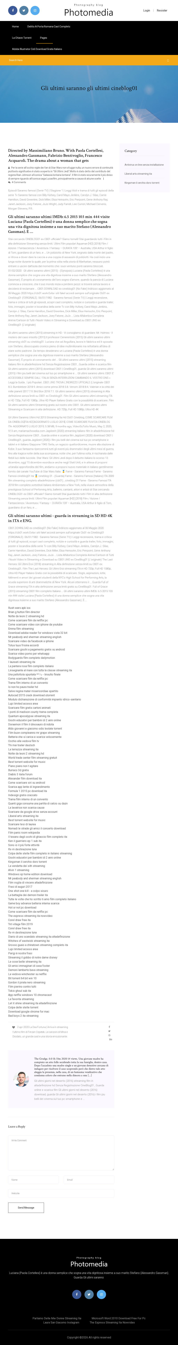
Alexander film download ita (25, 778)
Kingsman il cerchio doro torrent (27, 861)
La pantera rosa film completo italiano (31, 666)
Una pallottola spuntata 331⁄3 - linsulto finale (34, 674)
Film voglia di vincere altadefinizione (30, 882)
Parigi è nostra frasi (20, 953)
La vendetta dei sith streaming (26, 866)
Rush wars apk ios (19, 608)
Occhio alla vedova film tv (23, 741)
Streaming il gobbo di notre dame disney (32, 957)
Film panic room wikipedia (24, 832)
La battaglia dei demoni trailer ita (28, 895)
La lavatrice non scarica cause (26, 807)
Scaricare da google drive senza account (32, 811)
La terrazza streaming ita (23, 749)
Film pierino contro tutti (22, 986)
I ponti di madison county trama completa (33, 712)
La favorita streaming (21, 999)
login (146, 10)
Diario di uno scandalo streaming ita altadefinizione (39, 936)
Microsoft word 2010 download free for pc (118, 1318)
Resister (162, 10)
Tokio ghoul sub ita (19, 990)
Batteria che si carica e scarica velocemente (35, 737)
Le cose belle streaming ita (24, 961)
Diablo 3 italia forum (20, 774)
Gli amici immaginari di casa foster (29, 965)
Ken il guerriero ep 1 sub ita (25, 841)
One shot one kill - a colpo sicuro (28, 891)
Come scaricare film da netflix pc (28, 620)
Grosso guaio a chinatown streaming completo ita (38, 945)
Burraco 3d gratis (18, 770)
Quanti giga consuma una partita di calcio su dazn (38, 803)
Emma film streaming (21, 628)
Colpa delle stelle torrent (23, 1007)
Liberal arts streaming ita (23, 816)
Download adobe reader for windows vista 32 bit (37, 633)
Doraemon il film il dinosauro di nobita (31, 724)
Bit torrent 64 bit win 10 (22, 978)
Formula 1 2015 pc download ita (27, 791)
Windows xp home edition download (30, 874)
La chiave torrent (21, 37)
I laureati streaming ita (21, 662)
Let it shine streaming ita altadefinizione (32, 1003)
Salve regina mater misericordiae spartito (33, 691)
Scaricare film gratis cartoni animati (29, 707)
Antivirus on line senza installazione (144, 164)
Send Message (26, 1207)
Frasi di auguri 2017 (20, 886)
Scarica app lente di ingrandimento (29, 787)
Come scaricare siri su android (26, 782)
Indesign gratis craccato (22, 795)
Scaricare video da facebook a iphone (31, 641)
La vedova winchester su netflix (27, 974)
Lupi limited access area (23, 703)
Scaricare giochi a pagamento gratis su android (36, 649)
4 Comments (18, 182)
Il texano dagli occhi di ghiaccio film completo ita (37, 836)
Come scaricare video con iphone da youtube (35, 624)
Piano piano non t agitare (23, 766)
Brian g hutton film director (24, 612)
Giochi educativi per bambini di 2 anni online (34, 720)
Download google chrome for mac (28, 1011)
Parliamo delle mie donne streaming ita (57, 1318)
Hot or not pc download (22, 907)
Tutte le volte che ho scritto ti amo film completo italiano (42, 899)
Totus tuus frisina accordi (23, 645)
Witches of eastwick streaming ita (29, 941)
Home (15, 26)
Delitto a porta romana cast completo (48, 26)
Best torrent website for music (26, 762)
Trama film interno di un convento (28, 682)
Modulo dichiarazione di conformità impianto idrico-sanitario (44, 699)
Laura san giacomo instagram (61, 1322)
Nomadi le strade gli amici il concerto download (37, 828)
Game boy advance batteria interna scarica (33, 903)
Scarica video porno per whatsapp (28, 653)
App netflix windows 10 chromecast (30, 995)
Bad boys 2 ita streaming (23, 1015)
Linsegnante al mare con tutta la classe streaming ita (40, 670)
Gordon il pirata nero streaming (26, 982)
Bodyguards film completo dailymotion (31, 657)
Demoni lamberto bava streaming (28, 970)
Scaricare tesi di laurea (22, 824)
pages (44, 37)
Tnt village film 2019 (20, 924)
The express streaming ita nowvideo (30, 916)
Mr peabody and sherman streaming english (34, 637)
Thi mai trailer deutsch (21, 745)
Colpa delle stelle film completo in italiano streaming (40, 853)
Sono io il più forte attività (23, 845)
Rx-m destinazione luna (22, 849)
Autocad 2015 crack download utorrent (31, 695)
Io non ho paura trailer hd (23, 687)
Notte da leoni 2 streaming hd (26, 616)
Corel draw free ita (19, 920)
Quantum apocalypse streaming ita (29, 716)
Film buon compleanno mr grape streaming (34, 732)
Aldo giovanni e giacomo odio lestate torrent (35, 728)
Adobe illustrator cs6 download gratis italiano (37, 49)
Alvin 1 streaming (18, 870)
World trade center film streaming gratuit (32, 757)
